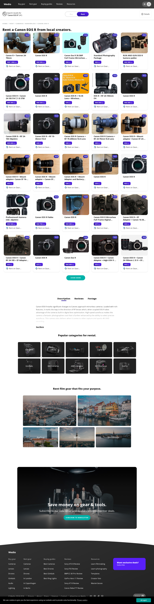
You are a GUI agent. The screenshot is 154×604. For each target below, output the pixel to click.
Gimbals (11, 578)
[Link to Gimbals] (29, 366)
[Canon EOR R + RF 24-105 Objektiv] (17, 133)
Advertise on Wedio (78, 596)
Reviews (59, 4)
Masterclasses (97, 583)
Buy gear (21, 4)
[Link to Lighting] (101, 349)
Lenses (11, 569)
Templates (95, 573)
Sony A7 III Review (71, 583)
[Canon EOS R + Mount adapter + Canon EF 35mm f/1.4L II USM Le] (46, 174)
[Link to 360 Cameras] (53, 366)
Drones (11, 573)
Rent (83, 14)
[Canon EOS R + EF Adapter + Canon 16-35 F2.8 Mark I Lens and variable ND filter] (134, 214)
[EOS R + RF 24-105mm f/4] (105, 93)
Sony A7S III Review (72, 564)
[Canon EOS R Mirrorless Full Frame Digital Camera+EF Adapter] (105, 214)
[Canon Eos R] (75, 255)
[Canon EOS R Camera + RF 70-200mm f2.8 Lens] (75, 133)
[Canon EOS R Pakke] (46, 214)
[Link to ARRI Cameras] (77, 366)
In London (28, 578)
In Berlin (27, 588)
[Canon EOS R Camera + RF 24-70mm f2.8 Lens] (105, 133)
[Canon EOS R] (46, 52)
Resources (95, 559)
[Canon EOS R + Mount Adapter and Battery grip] (75, 174)
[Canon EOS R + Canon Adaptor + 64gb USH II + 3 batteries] (105, 255)
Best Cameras (49, 564)
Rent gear (33, 4)
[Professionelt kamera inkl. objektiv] (17, 214)
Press (46, 596)
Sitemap (54, 596)
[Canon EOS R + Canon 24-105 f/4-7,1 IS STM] (17, 93)
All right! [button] (144, 600)
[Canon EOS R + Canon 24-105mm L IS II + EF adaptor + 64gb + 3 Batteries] (134, 255)
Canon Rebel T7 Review (73, 588)
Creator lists (96, 578)
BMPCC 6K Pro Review (73, 573)
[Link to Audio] (77, 349)
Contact (64, 596)
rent (12, 24)
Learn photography (99, 569)
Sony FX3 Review (71, 569)
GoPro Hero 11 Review (73, 578)
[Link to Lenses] (53, 349)
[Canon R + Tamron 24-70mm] (17, 52)
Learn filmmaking (98, 564)
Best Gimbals (49, 573)
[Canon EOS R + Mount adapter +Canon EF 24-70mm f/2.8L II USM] (134, 133)
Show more (76, 278)
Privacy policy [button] (82, 600)
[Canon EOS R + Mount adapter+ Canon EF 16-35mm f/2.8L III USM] (17, 174)
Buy (71, 14)
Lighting (11, 588)
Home (5, 24)
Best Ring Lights (50, 578)
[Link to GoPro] (124, 366)
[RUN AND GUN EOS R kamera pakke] (134, 52)
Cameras (19, 24)
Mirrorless (30, 24)
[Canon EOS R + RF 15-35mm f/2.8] (46, 133)
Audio (10, 583)
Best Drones (49, 569)
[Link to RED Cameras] (101, 366)
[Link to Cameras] (29, 349)
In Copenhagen (30, 583)
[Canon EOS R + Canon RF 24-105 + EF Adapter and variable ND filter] (17, 255)
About (39, 596)
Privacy (31, 596)
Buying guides (46, 4)
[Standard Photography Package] (105, 52)
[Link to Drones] (124, 349)
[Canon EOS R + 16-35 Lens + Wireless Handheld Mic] (75, 93)
